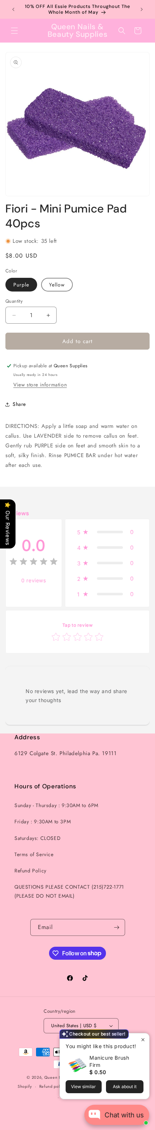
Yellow (57, 284)
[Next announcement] (142, 9)
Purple (21, 284)
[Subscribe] (117, 927)
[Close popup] (143, 1039)
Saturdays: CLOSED (37, 838)
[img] (33, 562)
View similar (83, 1086)
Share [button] (19, 404)
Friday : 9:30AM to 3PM (42, 821)
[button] (14, 31)
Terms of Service (34, 854)
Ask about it (125, 1086)
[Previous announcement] (13, 9)
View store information (40, 384)
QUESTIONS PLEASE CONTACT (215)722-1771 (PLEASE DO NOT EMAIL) (69, 891)
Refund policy (52, 1086)
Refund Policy (30, 870)
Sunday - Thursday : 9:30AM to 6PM (56, 805)
